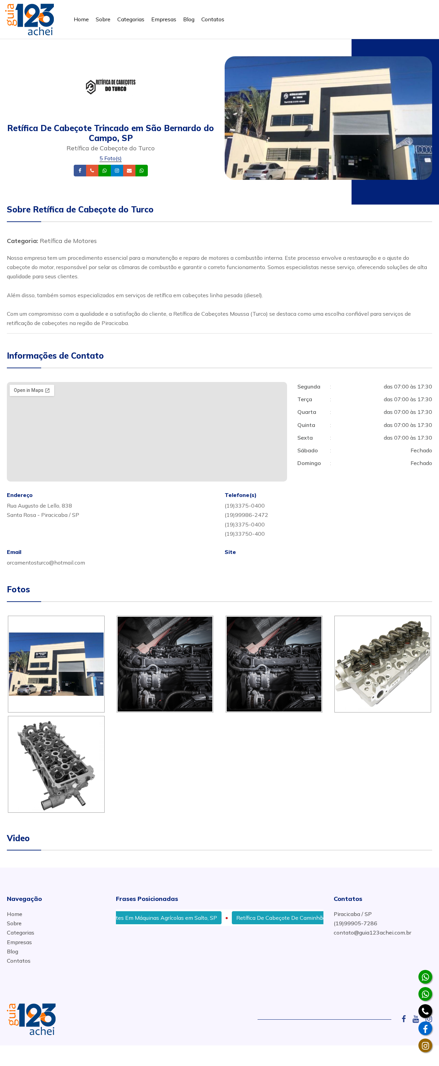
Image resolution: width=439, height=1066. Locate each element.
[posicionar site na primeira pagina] (29, 18)
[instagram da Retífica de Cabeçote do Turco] (425, 1045)
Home (81, 19)
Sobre (103, 19)
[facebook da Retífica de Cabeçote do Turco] (425, 1028)
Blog (188, 19)
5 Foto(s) (110, 158)
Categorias (130, 19)
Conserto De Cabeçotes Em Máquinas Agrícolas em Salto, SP (120, 917)
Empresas (163, 19)
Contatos (212, 19)
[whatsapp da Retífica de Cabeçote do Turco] (425, 977)
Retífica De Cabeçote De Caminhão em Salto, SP (277, 917)
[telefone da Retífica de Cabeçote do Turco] (425, 1011)
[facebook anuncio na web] (406, 1019)
